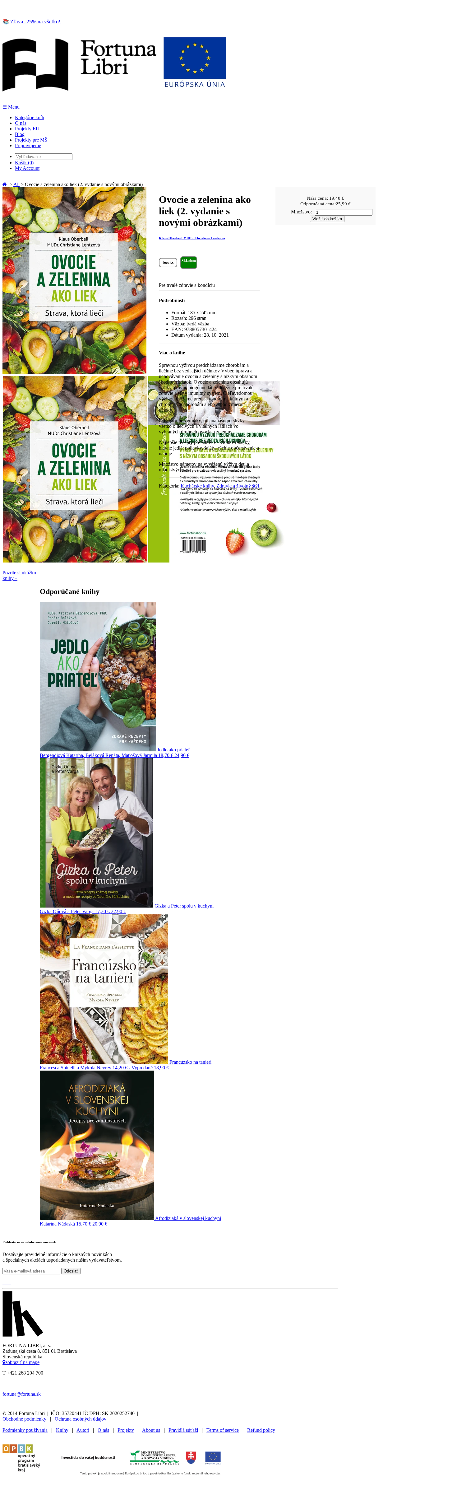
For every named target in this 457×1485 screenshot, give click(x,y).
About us (151, 1430)
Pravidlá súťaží (183, 1430)
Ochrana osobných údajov (80, 1419)
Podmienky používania (25, 1430)
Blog (20, 134)
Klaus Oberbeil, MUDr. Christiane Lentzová (192, 238)
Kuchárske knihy (197, 485)
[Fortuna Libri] (114, 101)
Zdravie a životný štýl (237, 485)
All (16, 184)
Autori (82, 1430)
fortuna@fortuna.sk (21, 1394)
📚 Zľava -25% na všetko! (31, 22)
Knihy (62, 1430)
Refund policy (261, 1430)
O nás (20, 123)
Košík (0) (24, 162)
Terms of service (222, 1430)
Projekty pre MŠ (31, 139)
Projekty (126, 1430)
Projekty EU (27, 128)
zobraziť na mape (22, 1362)
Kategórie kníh (29, 117)
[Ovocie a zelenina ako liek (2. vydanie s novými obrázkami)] (74, 372)
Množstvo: (301, 211)
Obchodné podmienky (24, 1419)
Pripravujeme (28, 145)
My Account (27, 168)
